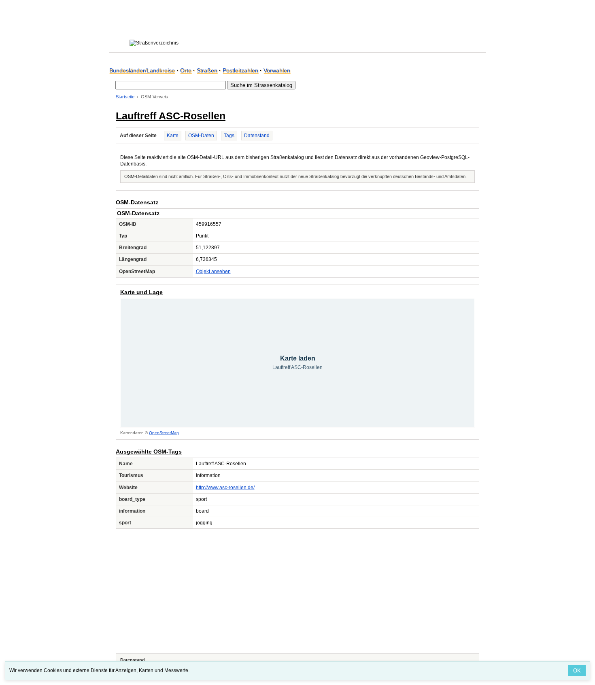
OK (577, 671)
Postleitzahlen (240, 70)
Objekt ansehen (213, 271)
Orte (185, 70)
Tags (229, 135)
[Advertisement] (297, 591)
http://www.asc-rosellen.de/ (225, 487)
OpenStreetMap (164, 433)
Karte (172, 135)
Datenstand (257, 135)
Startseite (125, 96)
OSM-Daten (201, 135)
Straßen (207, 70)
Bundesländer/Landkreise (142, 70)
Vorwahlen (277, 70)
